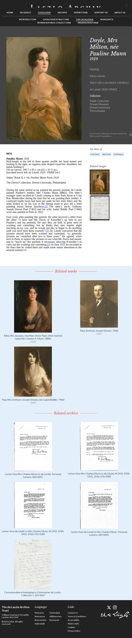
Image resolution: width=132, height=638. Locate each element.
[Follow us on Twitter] (109, 607)
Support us (101, 12)
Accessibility (73, 620)
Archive (62, 12)
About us (119, 12)
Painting (106, 154)
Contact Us (73, 612)
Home (10, 12)
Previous (117, 33)
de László (25, 12)
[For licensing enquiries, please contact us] (130, 134)
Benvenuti (54, 620)
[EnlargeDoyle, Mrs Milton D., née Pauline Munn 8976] (99, 182)
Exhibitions (80, 12)
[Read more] (33, 331)
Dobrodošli (40, 623)
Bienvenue (40, 616)
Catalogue (44, 12)
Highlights (106, 19)
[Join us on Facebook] (103, 607)
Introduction (27, 19)
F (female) (118, 154)
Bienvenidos (40, 620)
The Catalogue (84, 19)
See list (122, 33)
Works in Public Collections (54, 22)
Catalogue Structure (56, 19)
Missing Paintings (88, 22)
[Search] (127, 4)
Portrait (95, 154)
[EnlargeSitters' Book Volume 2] (99, 207)
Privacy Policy (74, 631)
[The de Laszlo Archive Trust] (66, 5)
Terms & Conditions (77, 616)
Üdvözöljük (55, 612)
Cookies (71, 627)
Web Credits (73, 623)
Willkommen (56, 616)
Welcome (39, 612)
